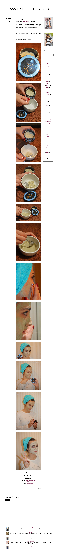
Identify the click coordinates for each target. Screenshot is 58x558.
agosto (47, 99)
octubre (47, 96)
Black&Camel (48, 128)
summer (48, 64)
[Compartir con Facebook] (6, 23)
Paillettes (48, 117)
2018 (47, 85)
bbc (48, 61)
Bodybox (47, 136)
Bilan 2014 (48, 149)
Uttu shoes (48, 114)
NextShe (48, 141)
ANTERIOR (40, 518)
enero (47, 112)
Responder (7, 499)
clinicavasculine (8, 493)
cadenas (30, 532)
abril (47, 107)
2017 (47, 87)
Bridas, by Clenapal (48, 121)
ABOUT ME (26, 1)
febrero (47, 110)
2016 (47, 89)
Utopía (48, 130)
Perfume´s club (48, 132)
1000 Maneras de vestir (30, 480)
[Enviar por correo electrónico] (11, 23)
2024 (48, 74)
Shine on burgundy (48, 147)
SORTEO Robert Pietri (48, 119)
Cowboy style (48, 123)
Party (31, 546)
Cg (5, 492)
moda (48, 63)
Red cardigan (48, 138)
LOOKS (21, 1)
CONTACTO (36, 1)
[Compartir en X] (8, 23)
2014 (47, 152)
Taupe (48, 125)
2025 (48, 72)
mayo (47, 105)
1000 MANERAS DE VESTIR (29, 9)
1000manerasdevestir (31, 481)
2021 (47, 79)
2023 (47, 76)
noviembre (48, 94)
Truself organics (26, 21)
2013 (47, 154)
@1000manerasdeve (30, 483)
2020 (47, 81)
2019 (47, 83)
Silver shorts (48, 134)
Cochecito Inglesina (30, 541)
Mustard (48, 145)
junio (48, 103)
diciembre (47, 92)
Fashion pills (31, 527)
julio (47, 101)
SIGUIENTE (5, 518)
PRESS (31, 1)
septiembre (48, 97)
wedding (48, 66)
